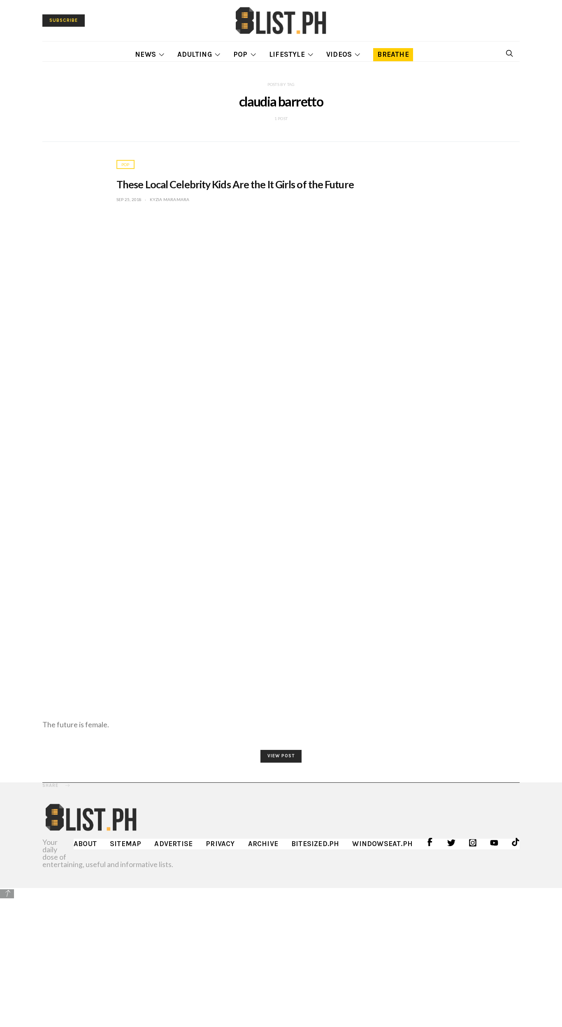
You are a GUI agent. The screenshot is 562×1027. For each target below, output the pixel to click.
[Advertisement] (281, 957)
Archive (263, 844)
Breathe (393, 54)
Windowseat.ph (382, 844)
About (85, 844)
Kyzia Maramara (170, 199)
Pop (240, 54)
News (145, 54)
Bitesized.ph (315, 844)
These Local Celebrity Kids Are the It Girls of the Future (235, 184)
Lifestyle (287, 54)
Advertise (173, 844)
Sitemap (125, 844)
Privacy (220, 844)
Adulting (194, 54)
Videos (339, 54)
